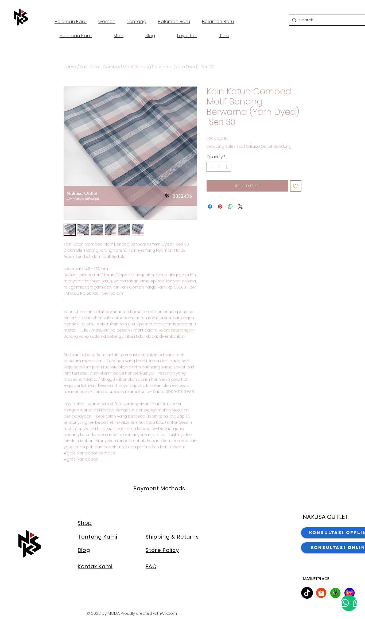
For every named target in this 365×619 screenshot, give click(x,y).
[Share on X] (240, 206)
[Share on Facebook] (210, 206)
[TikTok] (307, 593)
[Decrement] (210, 167)
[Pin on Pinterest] (220, 206)
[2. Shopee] (321, 593)
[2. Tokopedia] (335, 593)
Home (70, 67)
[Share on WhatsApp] (230, 206)
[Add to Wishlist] (295, 186)
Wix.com (169, 613)
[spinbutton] (219, 167)
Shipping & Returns (172, 536)
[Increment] (227, 167)
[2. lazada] (349, 593)
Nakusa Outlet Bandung (268, 146)
